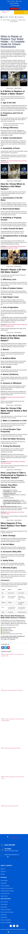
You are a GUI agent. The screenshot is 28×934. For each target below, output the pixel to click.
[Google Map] (17, 926)
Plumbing (4, 877)
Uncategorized (20, 17)
